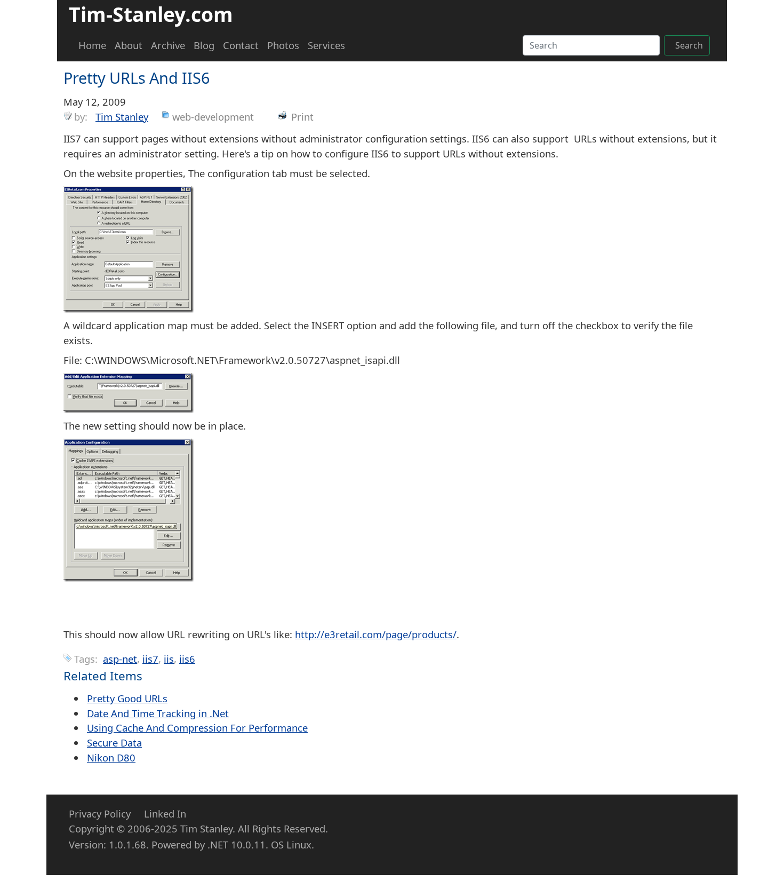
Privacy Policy (100, 813)
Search (689, 45)
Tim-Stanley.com (151, 14)
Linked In (165, 813)
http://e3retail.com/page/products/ (376, 634)
